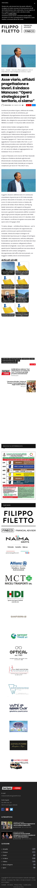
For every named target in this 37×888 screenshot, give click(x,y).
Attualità (8, 70)
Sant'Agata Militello (8, 360)
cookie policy (12, 13)
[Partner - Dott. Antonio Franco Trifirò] (18, 689)
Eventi (5, 855)
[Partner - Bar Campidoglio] (18, 617)
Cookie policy (27, 885)
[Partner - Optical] (18, 653)
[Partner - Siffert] (18, 636)
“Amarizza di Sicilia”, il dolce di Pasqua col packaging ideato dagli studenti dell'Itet (16, 384)
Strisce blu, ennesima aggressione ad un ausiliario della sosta (24, 824)
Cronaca (15, 822)
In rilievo (14, 75)
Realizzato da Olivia (19, 887)
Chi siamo (10, 885)
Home (2, 70)
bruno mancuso (16, 358)
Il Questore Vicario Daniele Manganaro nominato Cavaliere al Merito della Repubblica (24, 835)
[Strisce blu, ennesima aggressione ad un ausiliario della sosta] (6, 825)
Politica (5, 861)
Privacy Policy (18, 885)
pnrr (32, 358)
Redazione (7, 105)
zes (18, 360)
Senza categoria (8, 864)
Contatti (3, 885)
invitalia (26, 358)
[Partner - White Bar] (18, 708)
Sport (4, 868)
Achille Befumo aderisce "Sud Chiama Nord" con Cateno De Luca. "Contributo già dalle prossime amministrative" (20, 372)
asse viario (6, 358)
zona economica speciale (10, 362)
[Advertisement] (18, 337)
